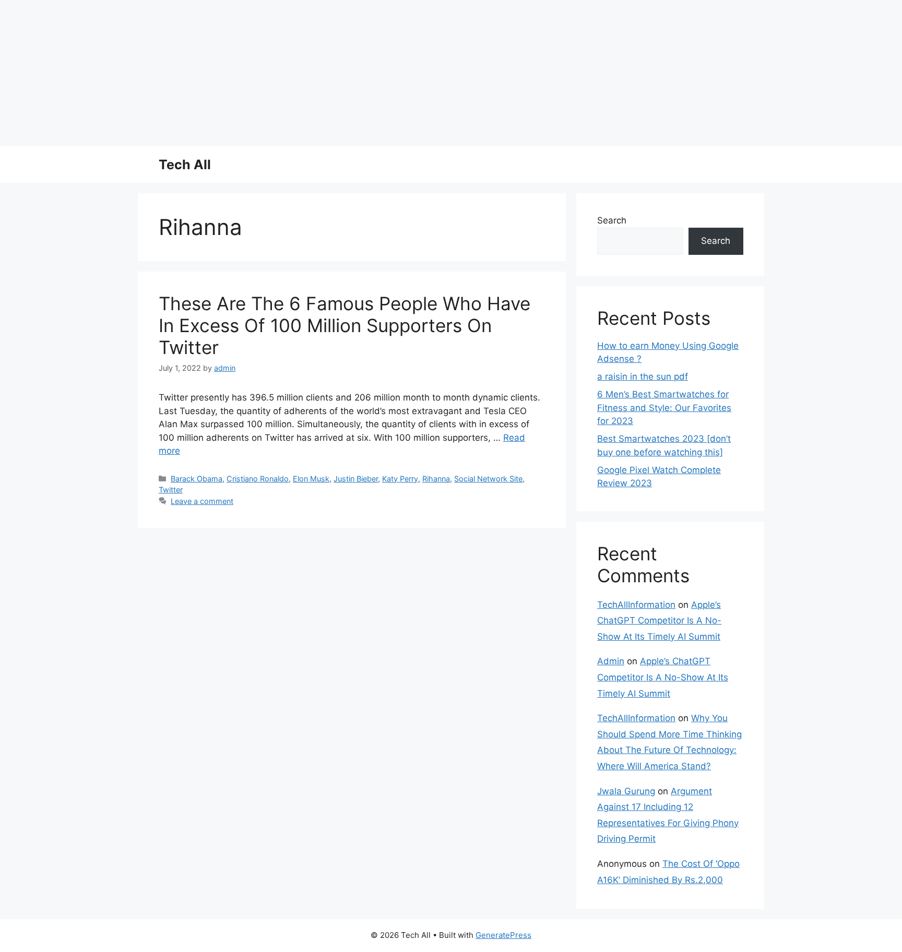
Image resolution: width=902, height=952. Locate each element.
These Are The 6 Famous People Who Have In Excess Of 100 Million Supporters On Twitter (344, 325)
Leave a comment (202, 501)
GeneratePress (503, 935)
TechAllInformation (636, 605)
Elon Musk (311, 478)
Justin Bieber (356, 478)
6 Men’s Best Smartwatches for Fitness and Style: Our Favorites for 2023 (664, 407)
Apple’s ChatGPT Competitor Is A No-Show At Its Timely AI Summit (659, 621)
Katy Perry (400, 478)
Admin (610, 661)
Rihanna (436, 478)
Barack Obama (196, 478)
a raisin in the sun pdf (642, 376)
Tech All (185, 164)
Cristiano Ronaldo (258, 478)
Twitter (171, 489)
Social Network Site (488, 478)
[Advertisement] (313, 73)
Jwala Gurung (626, 791)
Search (611, 220)
